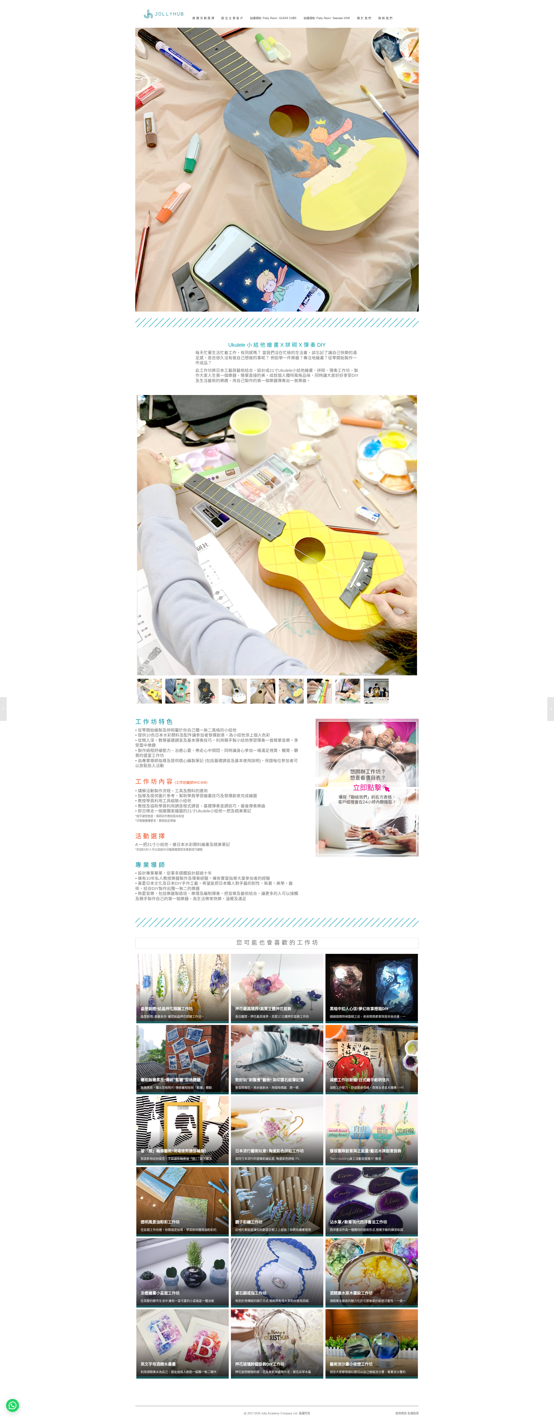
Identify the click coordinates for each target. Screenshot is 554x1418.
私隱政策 (413, 1413)
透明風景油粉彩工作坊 (160, 1222)
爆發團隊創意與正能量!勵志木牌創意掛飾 (365, 1151)
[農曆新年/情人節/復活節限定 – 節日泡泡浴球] (550, 709)
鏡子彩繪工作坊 (249, 1222)
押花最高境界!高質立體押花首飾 (263, 1009)
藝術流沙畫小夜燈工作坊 (351, 1364)
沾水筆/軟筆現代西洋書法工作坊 (358, 1222)
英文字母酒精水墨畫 (158, 1364)
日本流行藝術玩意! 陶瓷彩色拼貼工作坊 (269, 1151)
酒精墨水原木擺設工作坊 (351, 1293)
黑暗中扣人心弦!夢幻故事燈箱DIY (359, 1009)
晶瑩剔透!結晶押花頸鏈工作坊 (167, 1009)
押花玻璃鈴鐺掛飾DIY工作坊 (259, 1364)
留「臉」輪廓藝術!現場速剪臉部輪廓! (173, 1151)
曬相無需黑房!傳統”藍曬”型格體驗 (171, 1080)
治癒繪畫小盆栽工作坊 (160, 1293)
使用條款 (401, 1413)
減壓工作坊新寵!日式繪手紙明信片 (360, 1080)
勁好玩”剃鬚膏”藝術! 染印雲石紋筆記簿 (269, 1080)
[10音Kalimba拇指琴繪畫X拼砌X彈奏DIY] (3, 709)
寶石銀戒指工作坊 (250, 1293)
